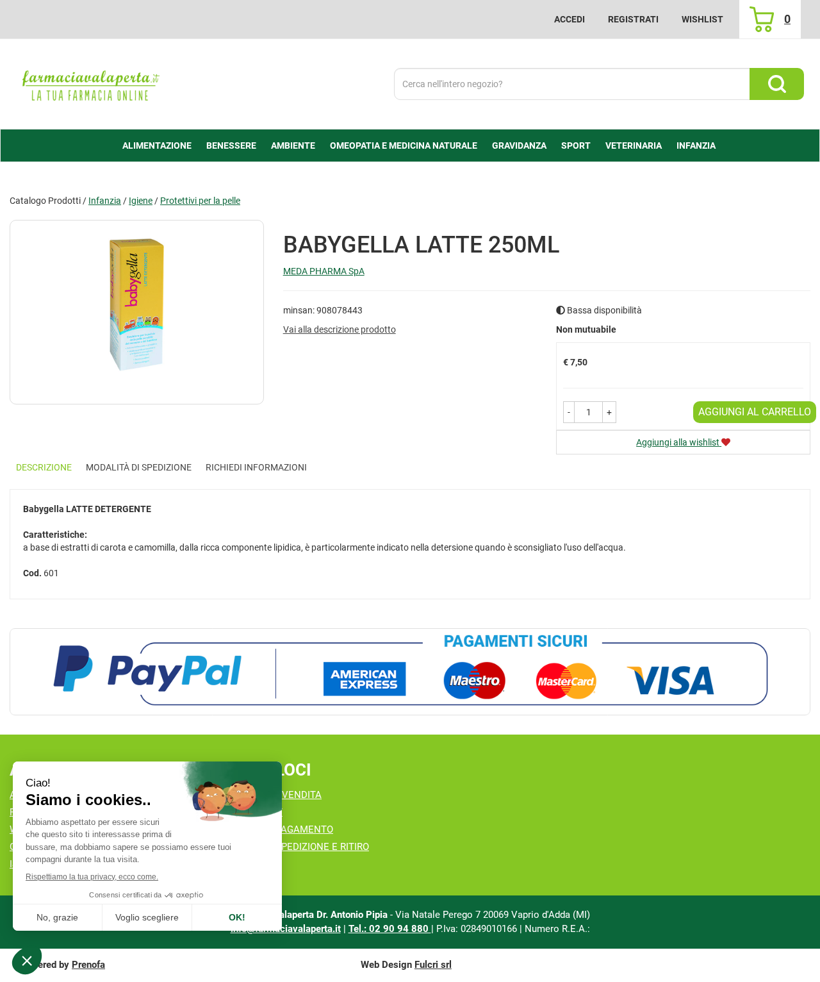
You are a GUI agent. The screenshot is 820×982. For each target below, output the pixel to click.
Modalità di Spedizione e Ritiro (292, 847)
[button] (569, 412)
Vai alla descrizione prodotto (339, 329)
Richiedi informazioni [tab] (256, 467)
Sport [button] (576, 145)
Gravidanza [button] (519, 145)
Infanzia (104, 201)
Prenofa (88, 964)
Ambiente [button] (293, 145)
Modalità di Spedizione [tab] (139, 467)
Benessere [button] (231, 145)
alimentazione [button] (157, 145)
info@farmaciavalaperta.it (286, 929)
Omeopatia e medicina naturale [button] (403, 145)
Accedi (569, 19)
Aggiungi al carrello (754, 412)
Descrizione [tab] (44, 467)
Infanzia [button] (696, 145)
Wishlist (702, 19)
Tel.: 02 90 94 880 (389, 929)
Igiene (140, 201)
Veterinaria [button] (633, 145)
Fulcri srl (433, 964)
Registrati (633, 19)
